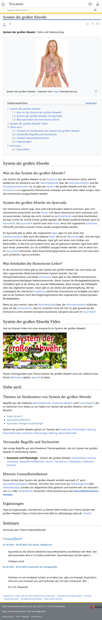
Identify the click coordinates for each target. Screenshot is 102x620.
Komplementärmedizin (16, 186)
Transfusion (60, 461)
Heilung (91, 429)
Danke (86, 513)
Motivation (16, 377)
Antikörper (45, 276)
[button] (35, 351)
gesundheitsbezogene (15, 483)
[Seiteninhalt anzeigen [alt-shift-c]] (4, 24)
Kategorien (8, 595)
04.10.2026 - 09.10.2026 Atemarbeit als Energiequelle (30, 567)
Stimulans (12, 461)
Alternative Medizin (53, 598)
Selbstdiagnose (79, 483)
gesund (36, 377)
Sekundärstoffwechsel (31, 461)
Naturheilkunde (49, 182)
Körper (45, 212)
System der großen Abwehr (17, 335)
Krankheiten (65, 216)
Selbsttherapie (11, 487)
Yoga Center (13, 416)
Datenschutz (8, 616)
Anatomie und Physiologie (69, 595)
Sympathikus (78, 457)
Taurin (49, 461)
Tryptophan (74, 461)
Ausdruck (52, 179)
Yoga (55, 91)
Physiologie (78, 429)
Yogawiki (16, 4)
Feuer (52, 236)
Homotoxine (10, 190)
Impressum (36, 616)
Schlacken (91, 223)
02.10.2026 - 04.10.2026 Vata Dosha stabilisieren (27, 544)
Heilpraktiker (25, 491)
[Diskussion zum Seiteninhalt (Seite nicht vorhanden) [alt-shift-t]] (10, 24)
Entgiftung (40, 291)
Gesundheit (12, 539)
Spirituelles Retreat (17, 419)
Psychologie (85, 403)
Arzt (9, 491)
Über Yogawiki (22, 616)
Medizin (68, 403)
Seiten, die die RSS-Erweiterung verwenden (35, 595)
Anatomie (57, 403)
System (50, 186)
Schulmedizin (24, 308)
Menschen (72, 236)
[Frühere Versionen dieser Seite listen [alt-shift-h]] (92, 24)
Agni (54, 233)
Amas (56, 223)
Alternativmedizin (79, 182)
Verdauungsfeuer (12, 236)
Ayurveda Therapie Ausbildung (24, 423)
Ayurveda (8, 223)
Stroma (91, 457)
